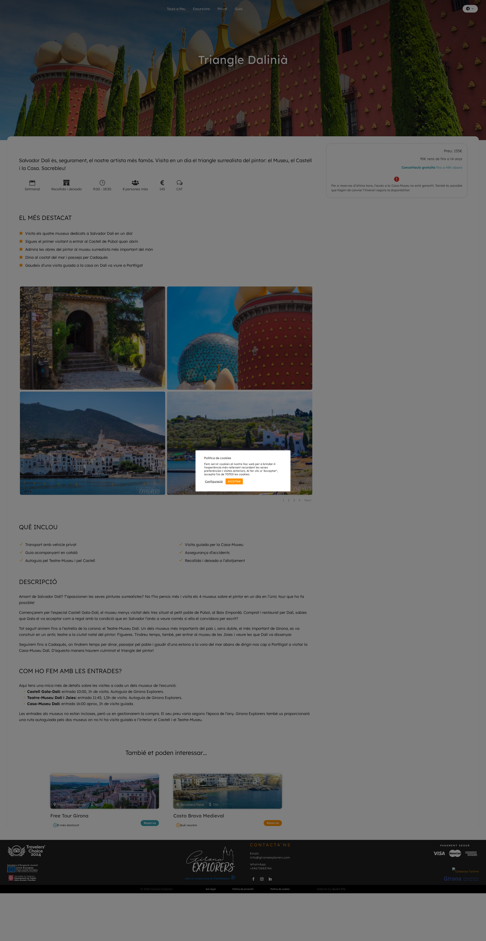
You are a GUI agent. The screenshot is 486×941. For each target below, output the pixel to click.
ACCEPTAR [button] (234, 481)
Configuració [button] (214, 481)
